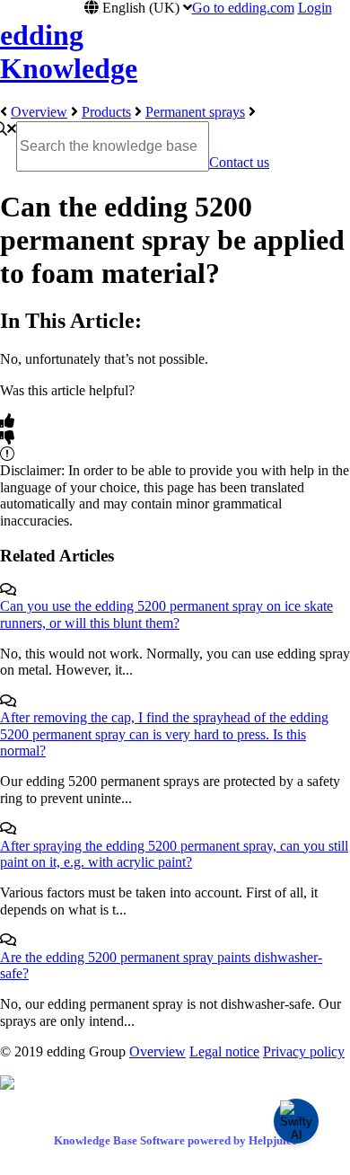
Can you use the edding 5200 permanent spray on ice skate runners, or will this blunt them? (166, 614)
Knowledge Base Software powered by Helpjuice (175, 1140)
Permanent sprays (195, 111)
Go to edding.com (243, 7)
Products (106, 111)
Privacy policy (304, 1051)
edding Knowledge (68, 51)
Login (315, 7)
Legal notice (224, 1051)
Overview (39, 111)
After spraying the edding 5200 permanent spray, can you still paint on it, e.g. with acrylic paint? (174, 854)
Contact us (239, 162)
